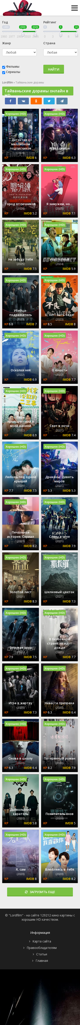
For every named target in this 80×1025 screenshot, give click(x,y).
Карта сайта (41, 941)
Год (5, 22)
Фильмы (12, 66)
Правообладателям (42, 948)
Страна (49, 43)
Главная (42, 960)
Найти (53, 69)
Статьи (41, 954)
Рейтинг (49, 22)
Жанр (6, 43)
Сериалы (13, 72)
